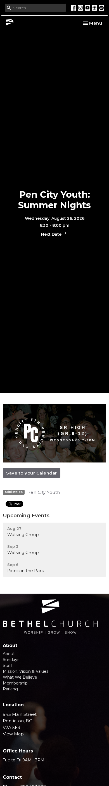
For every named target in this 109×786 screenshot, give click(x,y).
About (9, 653)
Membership (15, 683)
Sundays (11, 659)
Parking (10, 688)
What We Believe (20, 677)
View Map (13, 734)
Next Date (52, 234)
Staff (7, 665)
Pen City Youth (43, 492)
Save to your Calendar (31, 473)
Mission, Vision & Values (25, 671)
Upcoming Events (26, 516)
